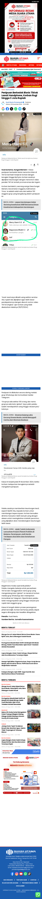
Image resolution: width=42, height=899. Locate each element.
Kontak (33, 880)
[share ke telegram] (20, 110)
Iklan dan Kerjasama (10, 883)
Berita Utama (12, 65)
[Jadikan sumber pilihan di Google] (4, 110)
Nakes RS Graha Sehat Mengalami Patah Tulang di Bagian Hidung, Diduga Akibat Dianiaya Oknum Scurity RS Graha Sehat (14, 715)
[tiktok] (30, 875)
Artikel (31, 65)
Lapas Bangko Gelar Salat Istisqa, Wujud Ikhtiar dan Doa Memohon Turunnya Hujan (14, 742)
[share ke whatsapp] (16, 110)
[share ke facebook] (8, 110)
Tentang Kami (21, 880)
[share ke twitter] (12, 110)
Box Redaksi (8, 880)
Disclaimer (20, 886)
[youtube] (21, 875)
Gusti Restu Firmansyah (14, 102)
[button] (31, 165)
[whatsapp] (25, 875)
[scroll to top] (39, 887)
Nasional (22, 65)
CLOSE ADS (35, 1)
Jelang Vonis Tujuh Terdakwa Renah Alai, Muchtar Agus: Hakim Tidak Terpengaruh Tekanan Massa (13, 729)
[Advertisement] (21, 273)
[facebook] (12, 875)
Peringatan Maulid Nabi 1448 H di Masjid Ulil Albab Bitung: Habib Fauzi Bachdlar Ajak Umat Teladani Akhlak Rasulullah (13, 701)
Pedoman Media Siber (30, 883)
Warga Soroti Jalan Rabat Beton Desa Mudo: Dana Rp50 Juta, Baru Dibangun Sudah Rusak (14, 688)
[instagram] (17, 875)
